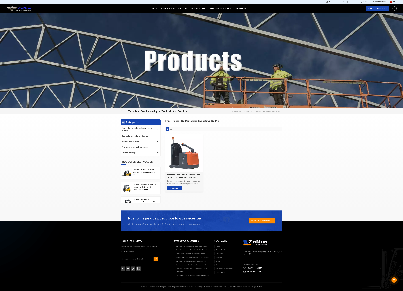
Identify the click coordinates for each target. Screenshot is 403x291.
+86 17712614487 (379, 2)
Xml (231, 287)
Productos (182, 8)
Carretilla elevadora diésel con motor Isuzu (191, 246)
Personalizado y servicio (220, 8)
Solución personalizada (224, 269)
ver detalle (173, 188)
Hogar (154, 8)
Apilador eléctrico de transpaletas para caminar (193, 257)
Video (218, 261)
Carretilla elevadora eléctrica (135, 136)
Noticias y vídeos (198, 8)
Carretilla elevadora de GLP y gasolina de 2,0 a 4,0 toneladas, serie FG (144, 186)
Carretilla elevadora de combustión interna (138, 129)
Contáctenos (240, 8)
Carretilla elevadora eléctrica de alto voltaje (191, 250)
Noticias (219, 257)
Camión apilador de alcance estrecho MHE (191, 265)
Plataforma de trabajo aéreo (135, 147)
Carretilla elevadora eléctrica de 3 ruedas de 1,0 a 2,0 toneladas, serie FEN (144, 201)
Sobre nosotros (168, 8)
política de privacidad (242, 287)
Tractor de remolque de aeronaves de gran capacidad (191, 270)
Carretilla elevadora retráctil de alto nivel (191, 261)
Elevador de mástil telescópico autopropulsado (192, 275)
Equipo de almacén (130, 141)
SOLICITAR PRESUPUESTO (260, 221)
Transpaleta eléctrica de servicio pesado (190, 254)
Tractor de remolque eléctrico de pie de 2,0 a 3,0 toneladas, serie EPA (183, 176)
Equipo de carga (129, 153)
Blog (217, 265)
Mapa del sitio (257, 287)
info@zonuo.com (350, 2)
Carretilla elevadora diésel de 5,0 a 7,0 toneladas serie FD (144, 172)
